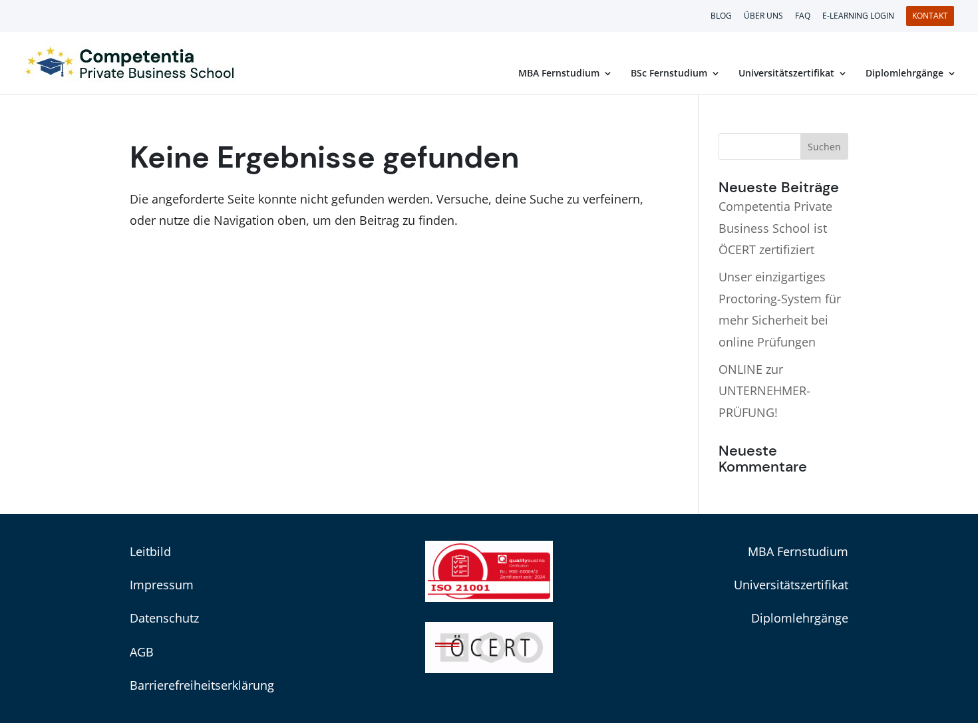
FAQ (802, 16)
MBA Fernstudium (558, 74)
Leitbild (150, 551)
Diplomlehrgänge (904, 74)
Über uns (763, 16)
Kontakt (930, 16)
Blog (721, 16)
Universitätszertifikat (786, 74)
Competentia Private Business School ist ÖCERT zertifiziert (775, 227)
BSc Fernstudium (669, 74)
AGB (142, 652)
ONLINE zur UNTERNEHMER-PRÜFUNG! (764, 390)
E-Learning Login (858, 16)
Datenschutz (164, 618)
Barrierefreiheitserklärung (202, 685)
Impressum (162, 585)
